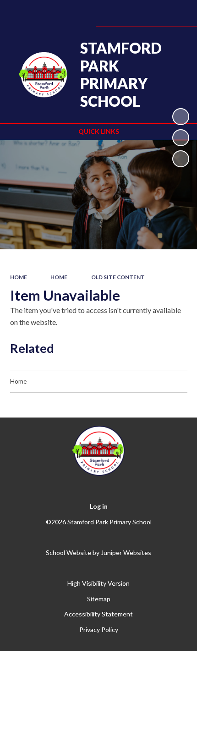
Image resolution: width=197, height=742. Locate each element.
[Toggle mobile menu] (177, 13)
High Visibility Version (98, 583)
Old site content (118, 277)
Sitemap (98, 599)
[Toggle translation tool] (129, 13)
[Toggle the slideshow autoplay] (180, 116)
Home (18, 277)
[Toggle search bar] (152, 13)
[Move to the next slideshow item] (180, 158)
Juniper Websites (126, 552)
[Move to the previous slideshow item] (180, 137)
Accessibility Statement (98, 614)
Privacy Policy (98, 629)
